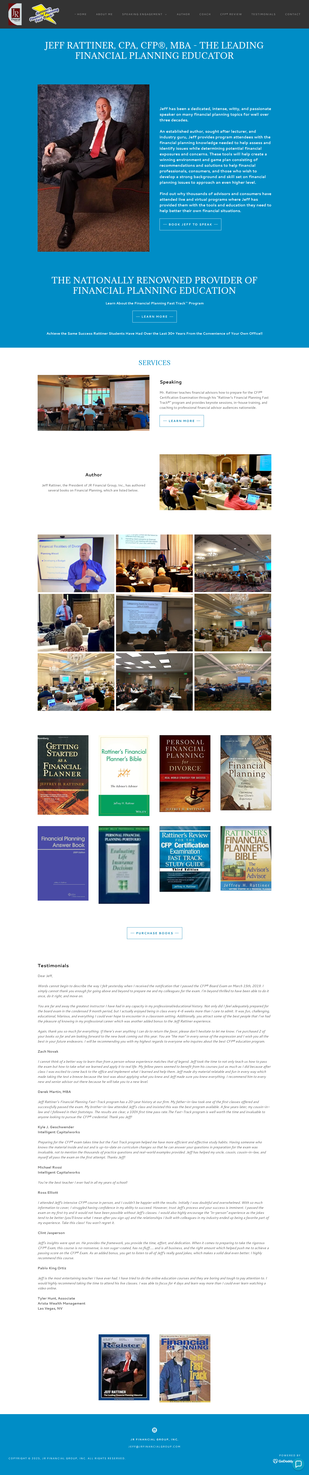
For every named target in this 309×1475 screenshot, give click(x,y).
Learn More (154, 316)
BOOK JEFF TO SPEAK (190, 224)
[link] (36, 13)
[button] (144, 14)
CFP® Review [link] (231, 14)
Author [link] (183, 14)
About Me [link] (104, 14)
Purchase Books (154, 933)
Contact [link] (293, 14)
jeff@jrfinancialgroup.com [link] (154, 1446)
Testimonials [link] (263, 14)
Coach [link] (205, 14)
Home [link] (82, 14)
